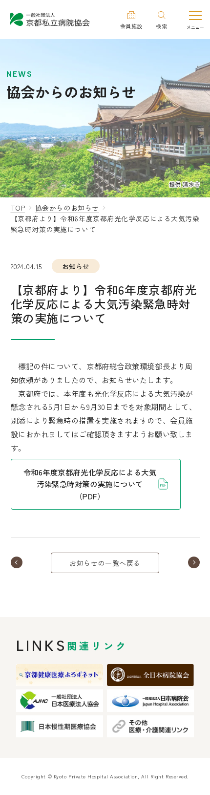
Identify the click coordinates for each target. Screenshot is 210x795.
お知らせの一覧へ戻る (105, 563)
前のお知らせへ (28, 562)
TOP (18, 208)
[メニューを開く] (195, 19)
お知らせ (75, 266)
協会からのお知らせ (67, 208)
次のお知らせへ (181, 562)
